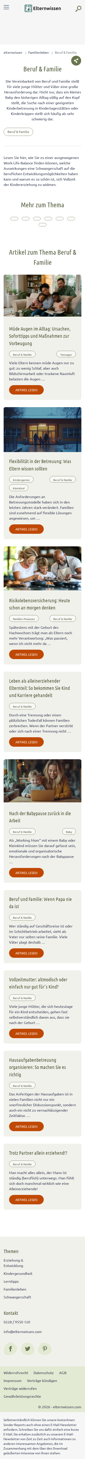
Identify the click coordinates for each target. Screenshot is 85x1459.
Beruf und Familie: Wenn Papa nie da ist (40, 902)
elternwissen (13, 52)
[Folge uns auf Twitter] (27, 1348)
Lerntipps (11, 1281)
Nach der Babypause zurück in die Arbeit (40, 816)
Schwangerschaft (17, 1297)
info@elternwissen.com (23, 1331)
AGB (62, 1372)
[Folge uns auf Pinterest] (45, 1348)
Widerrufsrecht (16, 1372)
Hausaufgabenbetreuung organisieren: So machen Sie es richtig (37, 1067)
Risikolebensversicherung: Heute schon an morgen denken (39, 603)
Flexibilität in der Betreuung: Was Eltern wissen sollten (40, 464)
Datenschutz (44, 1372)
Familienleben (38, 52)
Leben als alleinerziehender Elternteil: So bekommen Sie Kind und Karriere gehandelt (39, 688)
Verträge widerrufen (20, 1388)
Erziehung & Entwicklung (13, 1263)
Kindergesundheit (18, 1273)
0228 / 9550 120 (17, 1322)
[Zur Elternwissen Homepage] (42, 8)
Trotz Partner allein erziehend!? (38, 1153)
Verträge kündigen (42, 1380)
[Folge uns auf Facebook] (10, 1348)
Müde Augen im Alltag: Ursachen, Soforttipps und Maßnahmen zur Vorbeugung (39, 336)
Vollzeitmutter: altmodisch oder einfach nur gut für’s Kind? (38, 982)
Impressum (13, 1380)
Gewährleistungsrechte (22, 1396)
